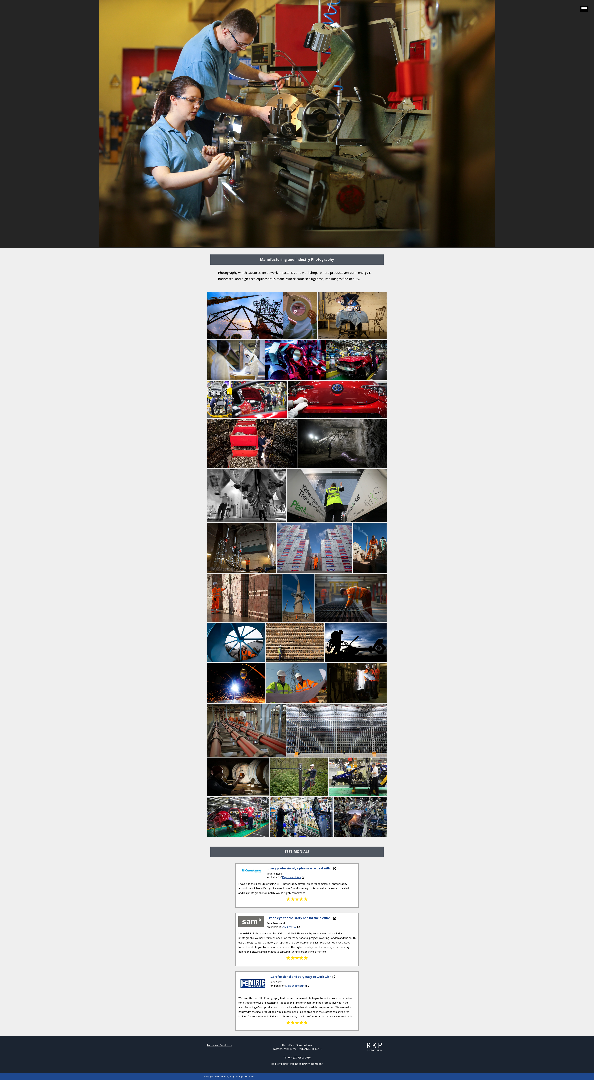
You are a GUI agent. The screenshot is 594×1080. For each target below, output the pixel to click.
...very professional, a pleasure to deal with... (299, 868)
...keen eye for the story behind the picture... (299, 918)
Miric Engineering (295, 985)
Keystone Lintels (291, 877)
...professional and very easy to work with (300, 977)
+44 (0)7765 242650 (299, 1057)
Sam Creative (289, 927)
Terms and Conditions (219, 1045)
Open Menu (584, 8)
